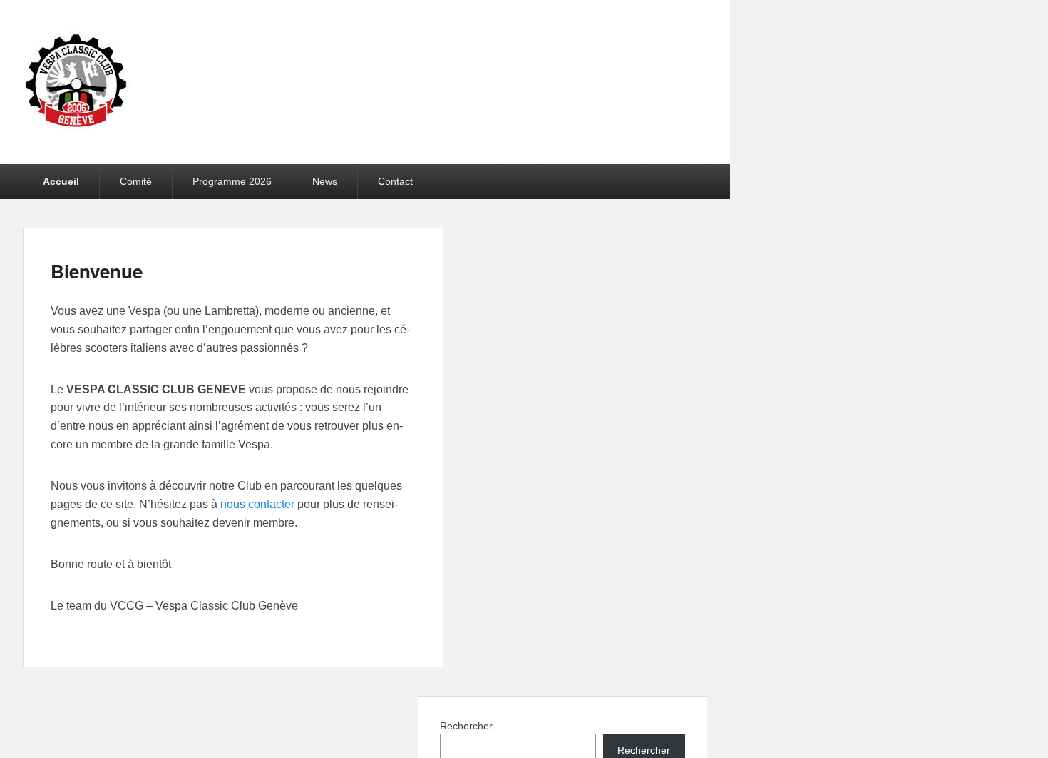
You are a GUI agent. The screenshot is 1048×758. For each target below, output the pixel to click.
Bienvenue (97, 271)
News (324, 181)
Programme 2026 (232, 181)
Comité (136, 181)
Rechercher (466, 726)
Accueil (61, 181)
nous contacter (257, 504)
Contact (395, 181)
